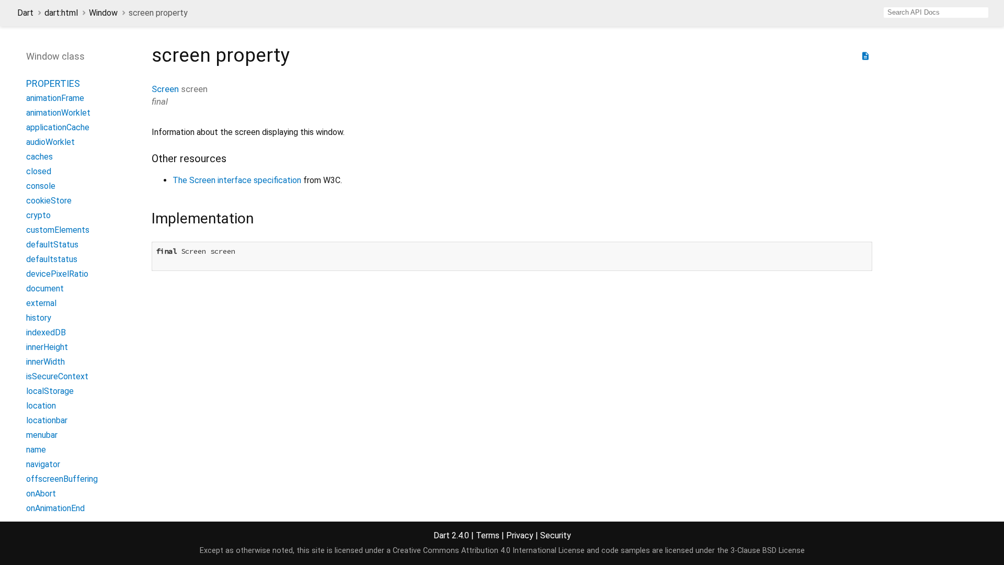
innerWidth (45, 362)
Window (103, 13)
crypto (38, 215)
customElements (57, 230)
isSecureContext (57, 376)
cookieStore (49, 201)
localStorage (50, 391)
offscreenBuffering (62, 479)
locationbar (46, 420)
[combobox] (936, 12)
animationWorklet (58, 113)
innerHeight (47, 347)
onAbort (41, 494)
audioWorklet (50, 142)
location (41, 406)
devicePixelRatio (57, 274)
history (38, 318)
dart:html (61, 13)
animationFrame (55, 98)
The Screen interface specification (237, 180)
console (40, 186)
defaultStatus (52, 245)
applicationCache (57, 127)
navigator (43, 464)
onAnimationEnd (55, 508)
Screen (165, 89)
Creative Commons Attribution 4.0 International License (489, 550)
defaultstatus (51, 259)
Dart (25, 13)
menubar (42, 435)
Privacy (519, 535)
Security (555, 535)
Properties (53, 83)
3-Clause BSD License (768, 550)
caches (39, 157)
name (36, 450)
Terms (487, 535)
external (41, 303)
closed (38, 171)
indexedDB (46, 332)
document (45, 288)
